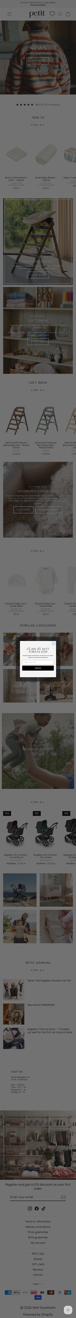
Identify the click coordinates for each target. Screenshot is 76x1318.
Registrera (38, 668)
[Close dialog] (53, 643)
